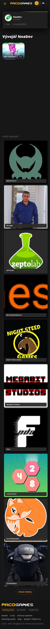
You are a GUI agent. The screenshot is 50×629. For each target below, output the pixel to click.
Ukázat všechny (25, 592)
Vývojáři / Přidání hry (32, 619)
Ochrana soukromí (24, 615)
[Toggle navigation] (4, 3)
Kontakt (4, 615)
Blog (19, 619)
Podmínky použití (8, 619)
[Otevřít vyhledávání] (37, 3)
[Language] (45, 3)
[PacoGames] (17, 605)
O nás (12, 615)
